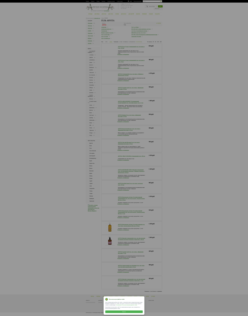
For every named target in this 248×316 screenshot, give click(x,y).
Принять (124, 311)
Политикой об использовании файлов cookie (126, 305)
